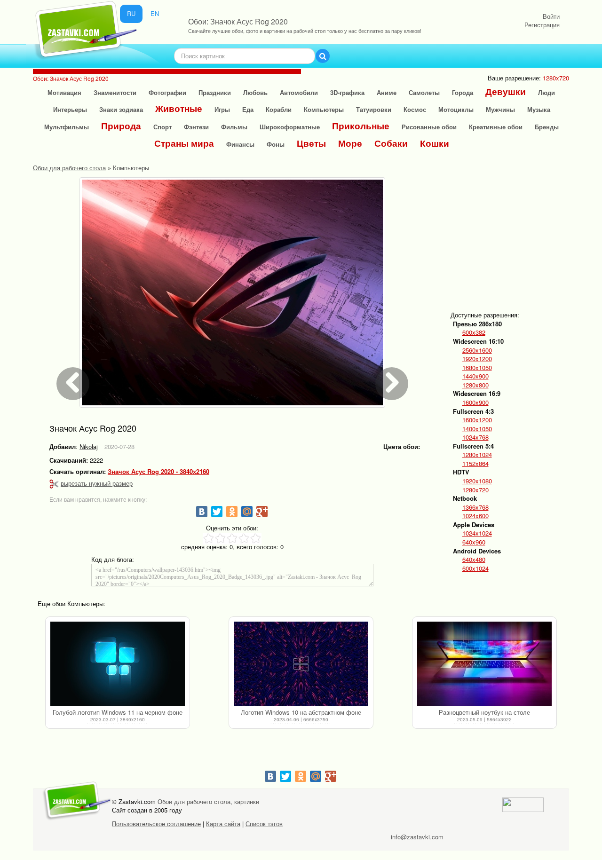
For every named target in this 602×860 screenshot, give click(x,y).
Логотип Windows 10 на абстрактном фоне (301, 712)
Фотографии (167, 92)
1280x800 (475, 385)
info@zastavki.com (417, 836)
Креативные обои (496, 126)
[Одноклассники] (232, 511)
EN (154, 13)
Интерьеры (70, 109)
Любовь (255, 92)
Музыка (538, 109)
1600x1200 (477, 420)
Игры (222, 109)
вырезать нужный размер (97, 483)
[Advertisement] (524, 236)
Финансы (240, 144)
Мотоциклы (456, 109)
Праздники (214, 92)
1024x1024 (477, 533)
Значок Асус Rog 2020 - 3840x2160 (158, 471)
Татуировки (373, 109)
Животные (178, 108)
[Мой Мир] (247, 511)
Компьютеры (324, 109)
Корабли (279, 109)
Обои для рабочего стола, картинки (208, 801)
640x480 (473, 559)
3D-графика (347, 92)
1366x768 (475, 507)
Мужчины (500, 109)
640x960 (473, 542)
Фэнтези (196, 126)
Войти (551, 16)
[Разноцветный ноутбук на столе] (484, 664)
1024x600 (475, 516)
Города (462, 92)
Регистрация (542, 24)
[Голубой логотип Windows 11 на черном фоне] (117, 664)
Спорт (162, 126)
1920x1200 (477, 359)
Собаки (391, 143)
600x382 (473, 332)
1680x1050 (477, 367)
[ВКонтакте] (201, 511)
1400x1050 (477, 429)
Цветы (311, 143)
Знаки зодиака (121, 109)
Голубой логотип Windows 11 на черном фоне (117, 712)
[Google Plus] (262, 511)
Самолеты (424, 92)
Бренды (547, 126)
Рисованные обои (429, 126)
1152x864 (475, 463)
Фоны (276, 144)
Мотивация (64, 92)
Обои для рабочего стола (69, 167)
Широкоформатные (290, 126)
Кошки (434, 143)
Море (350, 143)
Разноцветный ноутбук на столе (484, 712)
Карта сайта (223, 823)
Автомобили (299, 92)
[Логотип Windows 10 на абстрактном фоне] (301, 664)
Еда (247, 109)
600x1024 (475, 568)
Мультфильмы (66, 126)
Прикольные (360, 125)
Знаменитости (115, 92)
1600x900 (475, 402)
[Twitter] (216, 511)
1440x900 (475, 376)
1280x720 (475, 490)
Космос (415, 109)
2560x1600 (477, 350)
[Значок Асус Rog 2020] (232, 292)
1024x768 (475, 437)
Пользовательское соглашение (156, 823)
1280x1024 (477, 454)
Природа (121, 125)
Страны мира (184, 143)
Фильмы (234, 126)
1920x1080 (477, 481)
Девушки (505, 91)
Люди (546, 92)
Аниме (386, 92)
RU (131, 13)
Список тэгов (264, 823)
